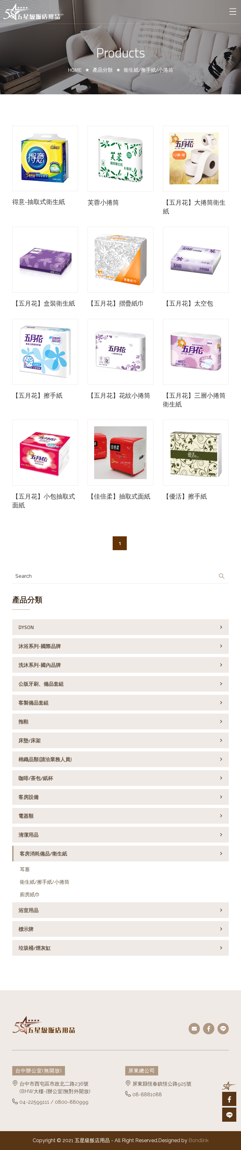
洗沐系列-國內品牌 (40, 665)
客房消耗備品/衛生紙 (43, 853)
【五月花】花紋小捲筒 (119, 395)
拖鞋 (24, 721)
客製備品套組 (34, 702)
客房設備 (29, 797)
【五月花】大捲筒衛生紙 (194, 207)
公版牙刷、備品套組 (41, 684)
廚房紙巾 (30, 894)
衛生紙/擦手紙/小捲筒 (44, 882)
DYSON (26, 627)
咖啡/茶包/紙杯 (36, 778)
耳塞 (25, 869)
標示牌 (26, 929)
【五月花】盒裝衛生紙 (43, 303)
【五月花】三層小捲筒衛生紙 (194, 400)
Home (75, 70)
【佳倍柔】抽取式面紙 (119, 496)
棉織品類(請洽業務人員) (45, 759)
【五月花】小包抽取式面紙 (43, 501)
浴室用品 (29, 910)
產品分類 (103, 70)
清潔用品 (29, 834)
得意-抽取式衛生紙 (38, 201)
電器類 (26, 816)
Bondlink (199, 1140)
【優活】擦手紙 (185, 496)
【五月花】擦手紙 (37, 395)
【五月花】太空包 (188, 303)
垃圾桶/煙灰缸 (35, 948)
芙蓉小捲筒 (103, 202)
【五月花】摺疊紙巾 (116, 303)
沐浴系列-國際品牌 (40, 646)
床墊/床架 (30, 740)
